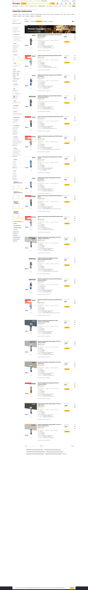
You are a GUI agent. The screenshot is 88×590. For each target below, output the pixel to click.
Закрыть (72, 587)
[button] (28, 1)
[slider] (12, 60)
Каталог (24, 3)
